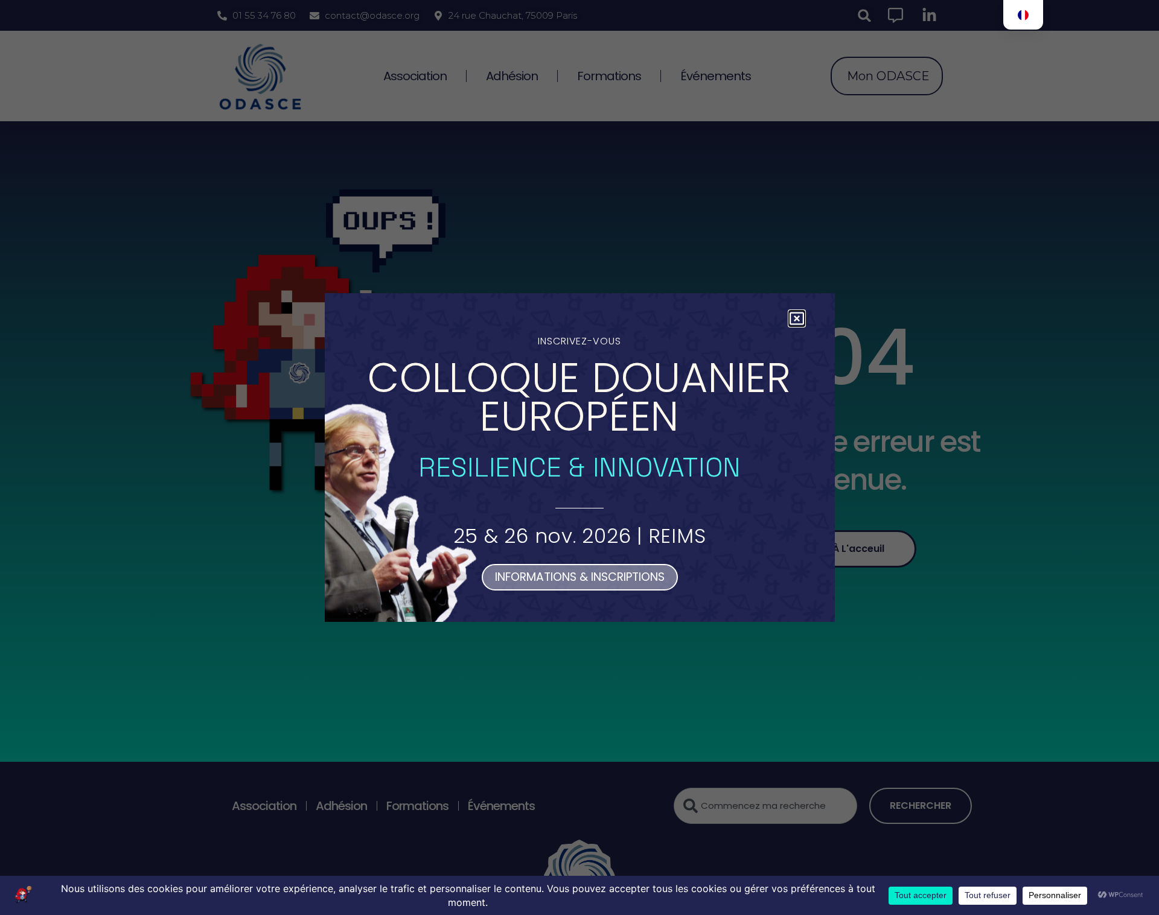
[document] (579, 457)
